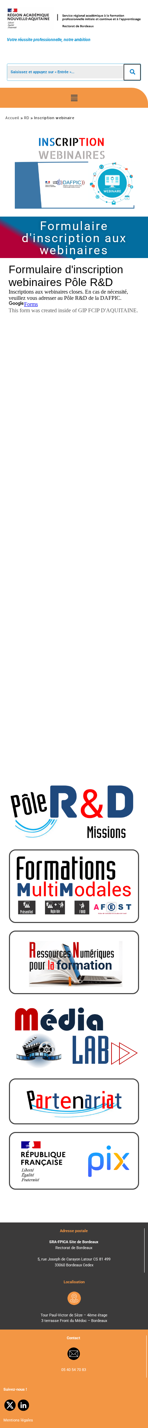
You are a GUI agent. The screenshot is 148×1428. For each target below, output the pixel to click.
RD (26, 117)
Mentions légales (18, 1420)
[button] (74, 97)
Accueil (12, 117)
